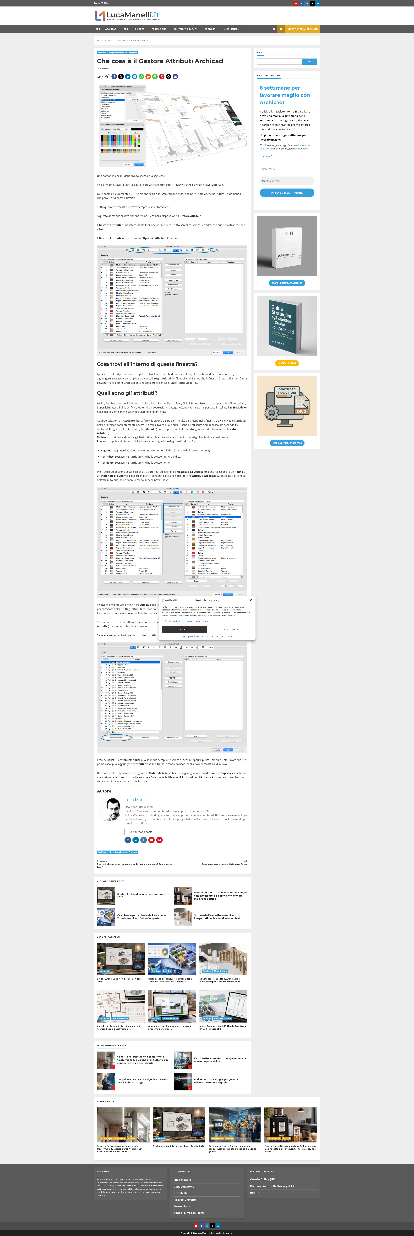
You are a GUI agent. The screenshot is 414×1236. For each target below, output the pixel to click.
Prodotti (210, 29)
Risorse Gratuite (185, 1199)
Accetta (184, 629)
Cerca (260, 52)
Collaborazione (184, 1186)
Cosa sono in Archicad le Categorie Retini (224, 862)
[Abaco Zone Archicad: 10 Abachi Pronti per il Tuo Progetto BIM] (223, 1006)
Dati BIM (167, 971)
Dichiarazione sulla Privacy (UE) (272, 1186)
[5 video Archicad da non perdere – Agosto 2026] (121, 959)
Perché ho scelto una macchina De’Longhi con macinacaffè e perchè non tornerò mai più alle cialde (183, 896)
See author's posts (141, 832)
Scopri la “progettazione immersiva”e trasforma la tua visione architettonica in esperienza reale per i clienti (106, 1060)
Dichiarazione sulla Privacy (213, 636)
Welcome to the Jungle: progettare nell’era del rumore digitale (183, 1081)
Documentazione (120, 1018)
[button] (250, 600)
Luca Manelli (231, 29)
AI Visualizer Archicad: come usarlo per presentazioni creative (169, 1027)
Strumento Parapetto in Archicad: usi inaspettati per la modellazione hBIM (183, 917)
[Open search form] (274, 29)
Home (97, 29)
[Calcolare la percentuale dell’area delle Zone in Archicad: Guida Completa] (172, 959)
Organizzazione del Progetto (123, 52)
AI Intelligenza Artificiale (112, 1138)
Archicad (110, 29)
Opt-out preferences (190, 636)
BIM (126, 29)
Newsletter (181, 1193)
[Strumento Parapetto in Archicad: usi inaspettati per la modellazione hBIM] (223, 959)
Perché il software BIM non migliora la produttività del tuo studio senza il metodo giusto (232, 1149)
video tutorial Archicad (303, 29)
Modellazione (220, 971)
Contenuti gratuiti (185, 29)
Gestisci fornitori (172, 621)
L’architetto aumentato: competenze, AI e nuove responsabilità (183, 1060)
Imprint (230, 636)
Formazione (159, 29)
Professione (217, 1138)
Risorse (139, 29)
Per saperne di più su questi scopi (196, 621)
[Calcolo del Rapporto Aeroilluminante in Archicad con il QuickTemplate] (121, 1006)
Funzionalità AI (170, 1018)
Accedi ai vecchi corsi (189, 1212)
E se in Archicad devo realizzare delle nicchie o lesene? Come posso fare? (134, 864)
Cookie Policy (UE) (262, 1179)
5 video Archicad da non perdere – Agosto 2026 (106, 896)
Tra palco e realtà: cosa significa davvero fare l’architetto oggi (106, 1081)
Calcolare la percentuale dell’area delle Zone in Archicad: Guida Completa (106, 917)
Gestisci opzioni (230, 629)
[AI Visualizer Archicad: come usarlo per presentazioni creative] (172, 1006)
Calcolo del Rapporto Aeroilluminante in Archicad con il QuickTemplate (119, 1027)
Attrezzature (274, 1138)
